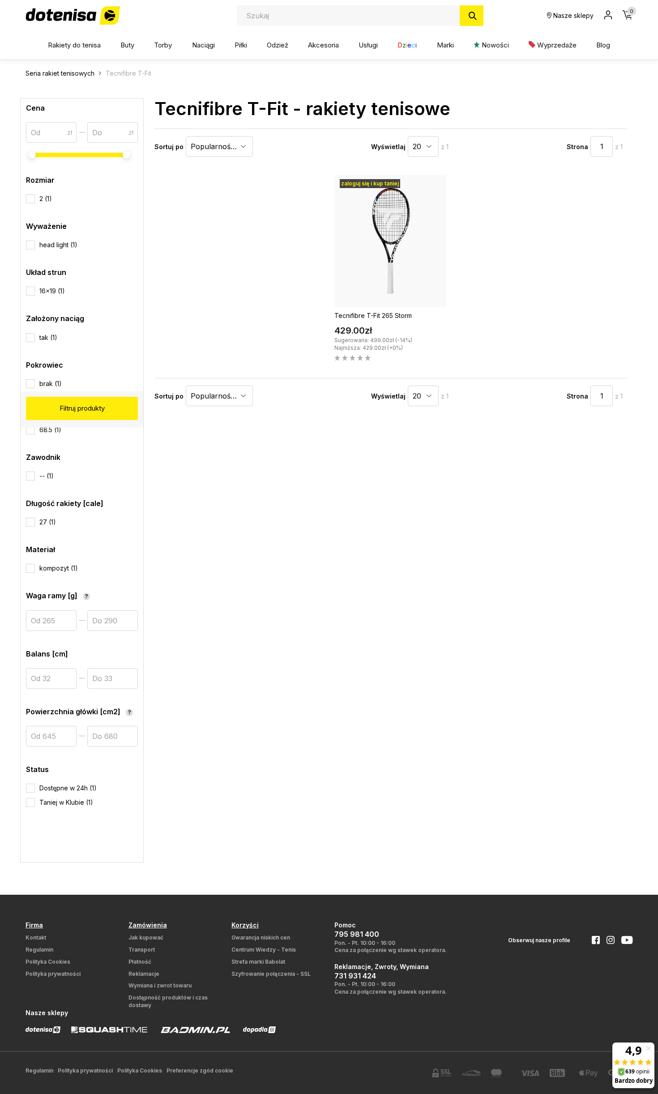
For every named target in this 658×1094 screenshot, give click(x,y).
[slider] (32, 155)
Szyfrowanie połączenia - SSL (271, 973)
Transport (141, 949)
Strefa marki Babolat (258, 961)
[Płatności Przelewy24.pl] (471, 1073)
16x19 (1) (52, 291)
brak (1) (50, 383)
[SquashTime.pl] (109, 1030)
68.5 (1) (50, 429)
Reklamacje (143, 973)
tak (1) (48, 337)
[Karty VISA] (530, 1073)
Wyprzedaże (556, 45)
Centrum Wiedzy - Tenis (263, 949)
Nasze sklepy (572, 15)
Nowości (494, 45)
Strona (577, 146)
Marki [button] (445, 45)
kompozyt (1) (58, 568)
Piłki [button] (241, 45)
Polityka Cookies (48, 961)
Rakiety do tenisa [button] (74, 45)
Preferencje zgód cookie (200, 1070)
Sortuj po (169, 146)
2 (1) (45, 198)
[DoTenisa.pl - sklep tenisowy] (43, 1030)
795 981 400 (356, 934)
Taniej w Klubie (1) (66, 802)
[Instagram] (607, 940)
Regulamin (39, 949)
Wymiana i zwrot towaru (160, 985)
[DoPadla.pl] (259, 1030)
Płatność (139, 961)
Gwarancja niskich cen (260, 937)
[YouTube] (623, 940)
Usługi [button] (368, 45)
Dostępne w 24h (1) (68, 788)
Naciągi (203, 45)
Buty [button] (127, 45)
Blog (603, 45)
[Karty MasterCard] (500, 1073)
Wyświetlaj (388, 146)
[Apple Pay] (588, 1073)
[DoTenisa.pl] (73, 15)
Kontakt (36, 937)
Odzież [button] (277, 45)
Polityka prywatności (53, 973)
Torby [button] (163, 45)
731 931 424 (355, 975)
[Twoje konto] (608, 15)
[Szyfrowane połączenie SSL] (442, 1073)
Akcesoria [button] (323, 45)
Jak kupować (145, 937)
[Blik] (559, 1073)
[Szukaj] (471, 15)
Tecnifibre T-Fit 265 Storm (373, 315)
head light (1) (58, 245)
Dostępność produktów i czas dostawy (168, 1001)
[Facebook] (592, 940)
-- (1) (46, 476)
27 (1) (47, 522)
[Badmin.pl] (195, 1030)
